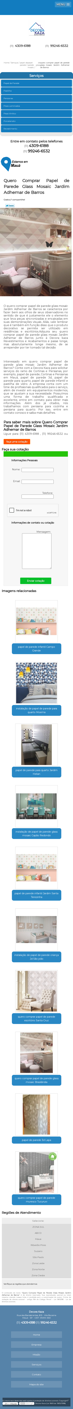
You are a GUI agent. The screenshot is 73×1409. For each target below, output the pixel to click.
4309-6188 (23, 46)
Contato (36, 1374)
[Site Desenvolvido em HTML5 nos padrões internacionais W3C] (26, 1403)
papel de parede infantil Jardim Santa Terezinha (36, 895)
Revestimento (10, 128)
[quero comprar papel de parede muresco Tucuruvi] (36, 1171)
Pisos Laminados (12, 106)
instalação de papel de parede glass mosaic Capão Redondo (37, 833)
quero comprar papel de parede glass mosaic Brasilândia (37, 1080)
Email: (17, 481)
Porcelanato (9, 121)
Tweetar (10, 205)
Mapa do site (36, 1384)
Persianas (8, 98)
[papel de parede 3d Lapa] (36, 1113)
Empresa (36, 1344)
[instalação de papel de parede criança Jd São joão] (36, 928)
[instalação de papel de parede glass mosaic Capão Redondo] (36, 805)
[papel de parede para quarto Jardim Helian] (36, 743)
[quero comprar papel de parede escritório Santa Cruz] (36, 990)
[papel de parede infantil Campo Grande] (36, 620)
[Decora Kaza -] (36, 26)
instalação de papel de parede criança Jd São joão (36, 957)
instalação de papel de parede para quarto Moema (36, 710)
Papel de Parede (11, 83)
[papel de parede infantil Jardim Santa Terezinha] (36, 866)
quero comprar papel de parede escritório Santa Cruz (36, 1018)
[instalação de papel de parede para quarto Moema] (36, 681)
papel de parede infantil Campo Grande (36, 648)
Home (36, 1334)
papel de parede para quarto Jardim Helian (37, 772)
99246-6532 (59, 46)
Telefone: (48, 493)
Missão (36, 1354)
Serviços (36, 76)
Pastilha (8, 90)
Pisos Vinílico (10, 113)
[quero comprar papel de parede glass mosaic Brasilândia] (36, 1051)
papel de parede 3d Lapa (36, 1140)
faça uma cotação (17, 441)
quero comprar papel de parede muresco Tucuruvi (36, 1199)
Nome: (17, 469)
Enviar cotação (35, 580)
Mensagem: (43, 531)
